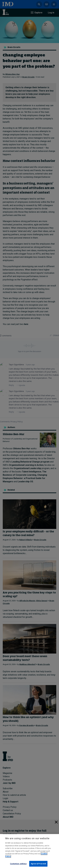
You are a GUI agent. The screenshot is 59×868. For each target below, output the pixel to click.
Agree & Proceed (38, 864)
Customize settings (18, 864)
